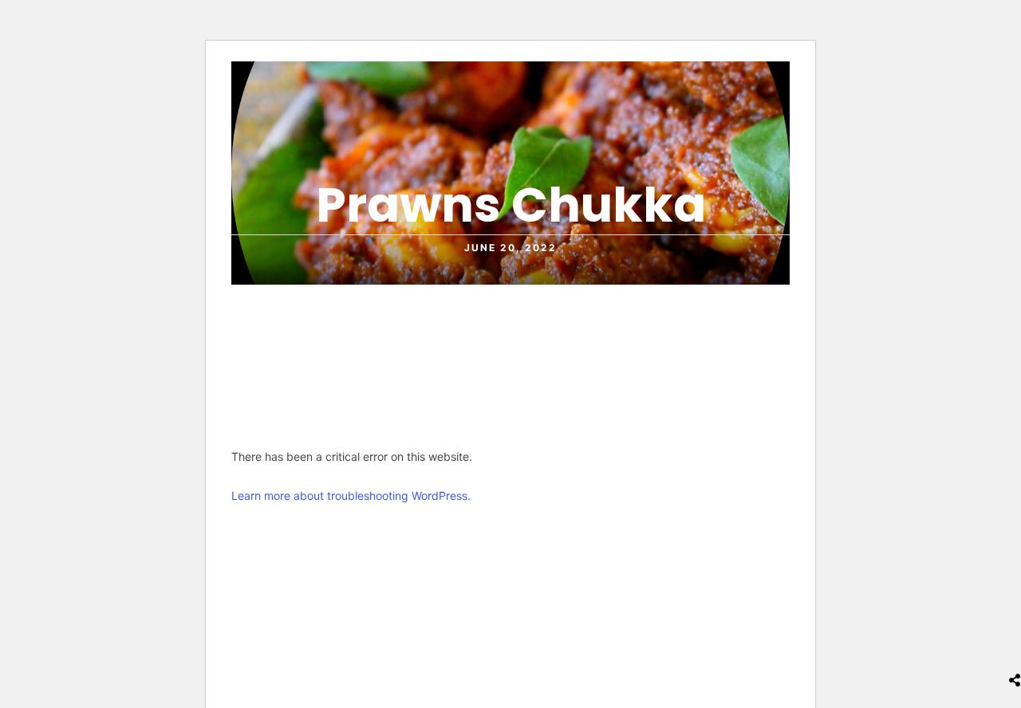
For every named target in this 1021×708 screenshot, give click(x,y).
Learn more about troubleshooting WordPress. (351, 495)
